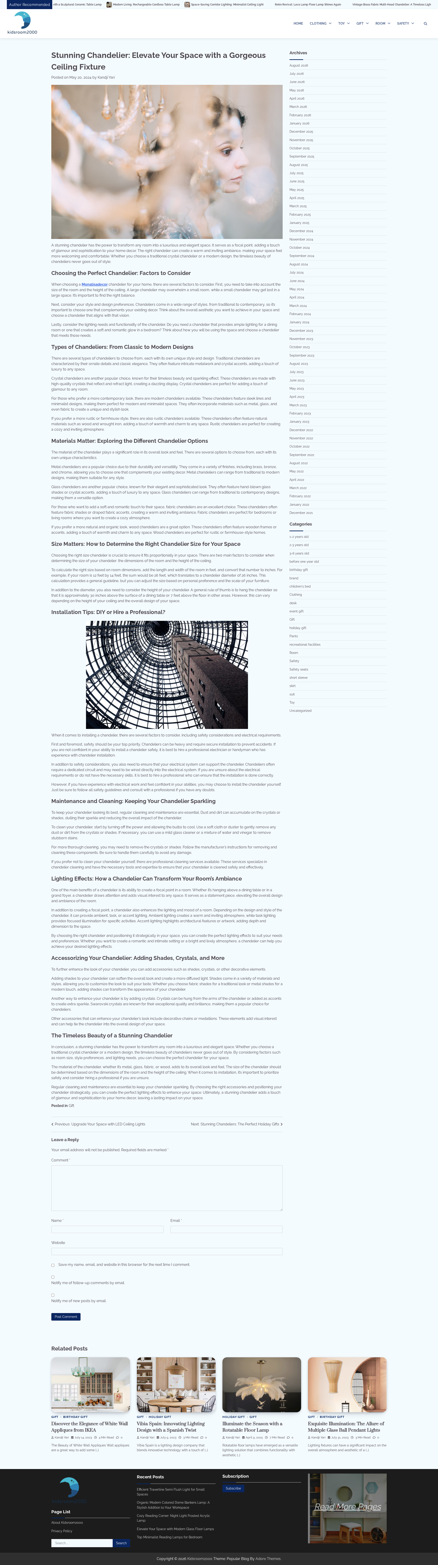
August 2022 (298, 463)
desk (293, 603)
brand (293, 578)
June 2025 (297, 181)
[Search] (425, 23)
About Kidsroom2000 (67, 1522)
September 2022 (301, 455)
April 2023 (296, 397)
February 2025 (300, 214)
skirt (292, 686)
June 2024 (297, 281)
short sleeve (298, 677)
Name (57, 1220)
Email (176, 1220)
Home (298, 23)
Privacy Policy (61, 1531)
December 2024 (301, 231)
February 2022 (300, 496)
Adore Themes (268, 1559)
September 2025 (301, 156)
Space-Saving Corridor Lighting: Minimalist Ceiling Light (119, 4)
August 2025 (298, 165)
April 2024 (296, 297)
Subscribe (233, 1488)
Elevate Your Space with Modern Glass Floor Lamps (175, 1529)
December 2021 (301, 513)
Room (380, 23)
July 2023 (296, 372)
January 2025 (299, 223)
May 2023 (296, 388)
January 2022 (299, 504)
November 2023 (301, 339)
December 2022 (301, 430)
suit (292, 694)
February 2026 (300, 115)
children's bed (300, 586)
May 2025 (296, 190)
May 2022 (296, 471)
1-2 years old (299, 537)
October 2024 (299, 247)
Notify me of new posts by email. (78, 1301)
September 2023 (301, 355)
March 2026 (298, 107)
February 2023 (300, 413)
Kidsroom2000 (199, 1559)
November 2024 (301, 239)
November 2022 (301, 438)
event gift (296, 611)
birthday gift (298, 570)
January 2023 (299, 421)
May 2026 (296, 90)
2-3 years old (299, 545)
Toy (341, 23)
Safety (403, 23)
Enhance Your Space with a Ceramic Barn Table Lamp (387, 4)
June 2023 (296, 380)
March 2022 (298, 488)
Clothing (318, 23)
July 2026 (296, 73)
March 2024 (298, 306)
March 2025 (298, 206)
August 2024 (298, 264)
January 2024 (299, 322)
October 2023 (299, 347)
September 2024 (301, 256)
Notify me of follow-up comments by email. (88, 1283)
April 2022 (296, 480)
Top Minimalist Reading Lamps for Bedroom (169, 1537)
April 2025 (296, 198)
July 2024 (296, 272)
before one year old (304, 561)
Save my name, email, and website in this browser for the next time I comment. (124, 1264)
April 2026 (296, 98)
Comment (60, 1160)
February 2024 (300, 314)
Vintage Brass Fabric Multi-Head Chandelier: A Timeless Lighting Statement (292, 4)
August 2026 (298, 65)
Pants (293, 636)
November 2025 (301, 140)
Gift (360, 23)
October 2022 (299, 446)
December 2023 (301, 330)
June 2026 (297, 82)
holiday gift (297, 628)
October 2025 (299, 148)
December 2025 (301, 131)
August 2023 (298, 363)
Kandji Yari (106, 77)
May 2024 (296, 289)
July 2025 (296, 173)
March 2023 (298, 405)
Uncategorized (300, 711)
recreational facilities (305, 644)
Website (58, 1243)
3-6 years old (299, 553)
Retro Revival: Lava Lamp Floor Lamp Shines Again (199, 4)
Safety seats (298, 669)
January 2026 (299, 123)
